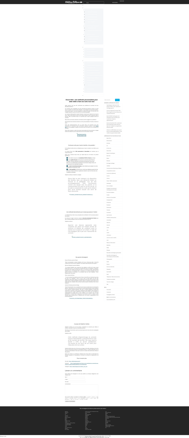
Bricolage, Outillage (110, 163)
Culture (108, 178)
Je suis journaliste (90, 88)
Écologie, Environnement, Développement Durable (112, 189)
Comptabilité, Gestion (111, 170)
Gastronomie (109, 215)
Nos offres (88, 7)
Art (107, 145)
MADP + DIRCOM (91, 21)
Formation (109, 212)
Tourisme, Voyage (110, 281)
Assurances (109, 150)
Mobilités (108, 245)
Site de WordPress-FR (111, 299)
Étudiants (108, 205)
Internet (108, 225)
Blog (87, 95)
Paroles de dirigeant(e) (92, 11)
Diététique (109, 183)
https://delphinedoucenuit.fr (74, 361)
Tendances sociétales (111, 279)
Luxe (107, 240)
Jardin (108, 227)
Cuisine (108, 175)
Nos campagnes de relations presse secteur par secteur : (93, 408)
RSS (123, 2)
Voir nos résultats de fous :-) (92, 51)
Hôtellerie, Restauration (111, 217)
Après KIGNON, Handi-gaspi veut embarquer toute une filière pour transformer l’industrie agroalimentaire (113, 118)
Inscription (109, 289)
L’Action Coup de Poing (92, 14)
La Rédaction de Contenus (93, 39)
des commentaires (111, 297)
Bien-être (108, 155)
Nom (66, 377)
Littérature (109, 235)
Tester (87, 2)
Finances (108, 210)
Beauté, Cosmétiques (111, 153)
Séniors (108, 264)
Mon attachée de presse (92, 19)
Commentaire (67, 383)
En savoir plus (89, 60)
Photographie (109, 259)
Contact (88, 91)
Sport (108, 274)
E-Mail (66, 379)
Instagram (122, 2)
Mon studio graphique (92, 41)
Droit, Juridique (110, 185)
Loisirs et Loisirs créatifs (111, 237)
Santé (108, 261)
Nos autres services (91, 34)
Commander (88, 5)
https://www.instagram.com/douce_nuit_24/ (78, 366)
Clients (87, 47)
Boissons (108, 160)
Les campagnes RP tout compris (93, 9)
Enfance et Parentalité (111, 197)
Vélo (107, 284)
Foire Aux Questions (91, 80)
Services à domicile (110, 266)
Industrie (108, 222)
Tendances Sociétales (108, 424)
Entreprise (109, 202)
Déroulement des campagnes (93, 70)
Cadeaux (108, 165)
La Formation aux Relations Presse (94, 30)
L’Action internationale (92, 16)
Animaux (108, 143)
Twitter (121, 2)
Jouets (108, 232)
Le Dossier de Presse (92, 27)
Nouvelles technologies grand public (114, 252)
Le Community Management (93, 36)
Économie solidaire (110, 192)
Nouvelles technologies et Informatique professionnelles (113, 256)
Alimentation (109, 140)
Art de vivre (109, 148)
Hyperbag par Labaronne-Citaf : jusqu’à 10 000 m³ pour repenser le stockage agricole (113, 107)
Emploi (108, 194)
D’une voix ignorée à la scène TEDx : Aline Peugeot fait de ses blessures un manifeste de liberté (114, 112)
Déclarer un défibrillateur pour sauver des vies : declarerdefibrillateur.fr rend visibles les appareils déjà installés (114, 131)
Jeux (107, 230)
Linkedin (119, 2)
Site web (66, 381)
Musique (108, 250)
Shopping (108, 269)
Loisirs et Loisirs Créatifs (88, 429)
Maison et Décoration (111, 242)
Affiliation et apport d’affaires (93, 77)
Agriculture (109, 138)
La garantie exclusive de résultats (94, 84)
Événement (109, 207)
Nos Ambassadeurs (91, 56)
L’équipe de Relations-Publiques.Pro (94, 65)
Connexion (109, 292)
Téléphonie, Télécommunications (113, 276)
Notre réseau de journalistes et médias (94, 75)
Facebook (120, 2)
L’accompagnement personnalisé (93, 72)
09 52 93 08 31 (115, 2)
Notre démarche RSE (91, 67)
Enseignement (109, 199)
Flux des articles (111, 294)
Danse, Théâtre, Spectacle (112, 180)
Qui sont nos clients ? (91, 49)
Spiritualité (109, 271)
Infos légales (89, 82)
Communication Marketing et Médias (114, 168)
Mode (108, 247)
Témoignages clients (91, 54)
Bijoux (108, 158)
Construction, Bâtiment (111, 173)
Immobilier (109, 220)
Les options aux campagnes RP (93, 25)
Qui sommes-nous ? (91, 62)
